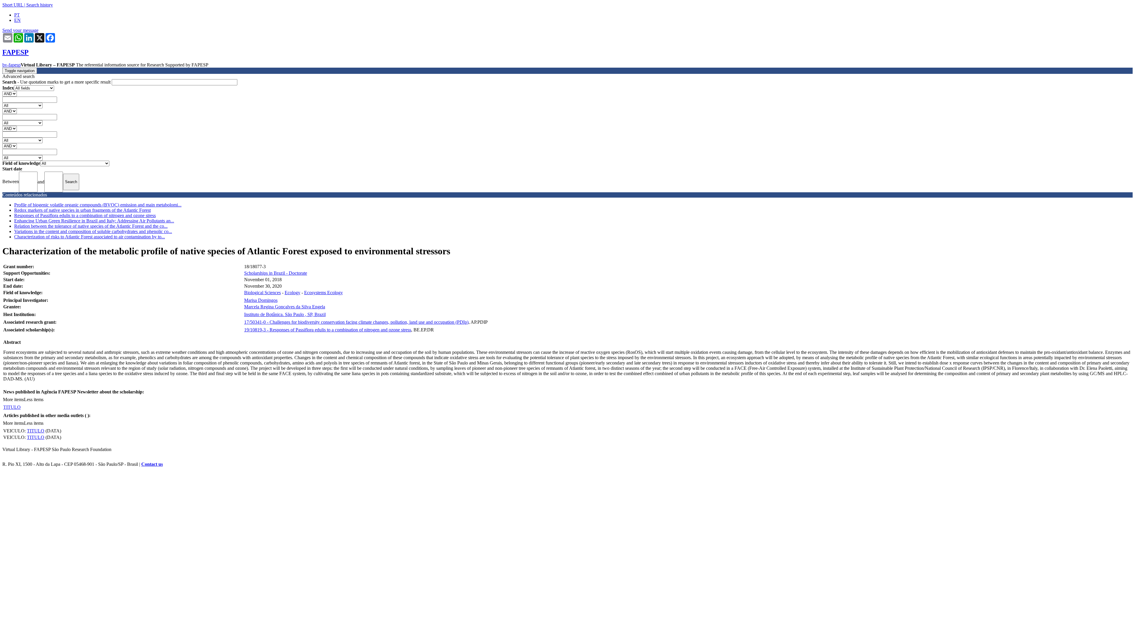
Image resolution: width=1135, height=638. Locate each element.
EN (17, 20)
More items (13, 399)
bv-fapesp (11, 64)
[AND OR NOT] (9, 93)
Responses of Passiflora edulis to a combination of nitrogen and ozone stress (85, 215)
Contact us (152, 464)
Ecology (292, 292)
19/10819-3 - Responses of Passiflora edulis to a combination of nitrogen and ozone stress (327, 329)
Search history (39, 4)
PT (17, 14)
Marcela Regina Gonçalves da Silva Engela (284, 306)
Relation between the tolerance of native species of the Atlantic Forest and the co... (91, 226)
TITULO (12, 407)
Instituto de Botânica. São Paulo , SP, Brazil (285, 314)
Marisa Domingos (261, 300)
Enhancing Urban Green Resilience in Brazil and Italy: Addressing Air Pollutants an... (94, 220)
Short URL (12, 4)
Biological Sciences (262, 292)
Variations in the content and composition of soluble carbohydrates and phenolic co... (93, 231)
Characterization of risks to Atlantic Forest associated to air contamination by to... (89, 236)
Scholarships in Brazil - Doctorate (275, 273)
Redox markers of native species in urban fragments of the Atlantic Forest (82, 210)
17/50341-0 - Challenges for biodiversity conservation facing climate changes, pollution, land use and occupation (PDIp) (356, 322)
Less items (33, 399)
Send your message (20, 30)
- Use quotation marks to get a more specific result (57, 81)
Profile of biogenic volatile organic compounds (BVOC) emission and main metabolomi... (97, 204)
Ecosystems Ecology (323, 292)
